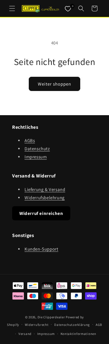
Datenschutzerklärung (72, 325)
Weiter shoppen (54, 84)
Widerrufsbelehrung (45, 197)
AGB (99, 325)
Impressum (36, 157)
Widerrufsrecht (37, 325)
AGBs (30, 140)
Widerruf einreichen (41, 213)
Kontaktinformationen (78, 334)
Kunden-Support (41, 249)
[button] (12, 8)
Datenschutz (37, 148)
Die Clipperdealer (51, 317)
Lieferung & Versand (45, 189)
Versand (24, 334)
